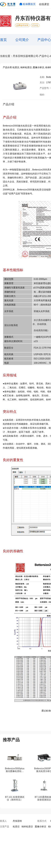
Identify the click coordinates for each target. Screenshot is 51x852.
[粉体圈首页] (7, 4)
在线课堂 (44, 4)
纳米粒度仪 (27, 826)
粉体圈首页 (29, 4)
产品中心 (44, 40)
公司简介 (22, 40)
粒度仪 (16, 826)
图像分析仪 (40, 826)
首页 (3, 40)
